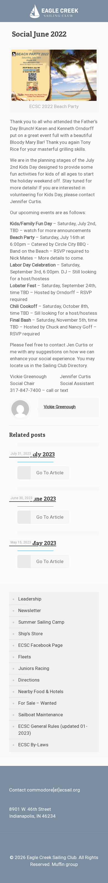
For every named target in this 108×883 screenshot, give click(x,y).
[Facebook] (54, 874)
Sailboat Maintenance (40, 714)
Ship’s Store (30, 633)
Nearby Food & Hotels (40, 691)
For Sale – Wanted (37, 703)
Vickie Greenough (60, 406)
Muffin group (65, 864)
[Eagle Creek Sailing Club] (54, 11)
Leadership (29, 599)
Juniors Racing (33, 668)
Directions (29, 680)
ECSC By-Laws (33, 744)
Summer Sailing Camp (41, 622)
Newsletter (29, 610)
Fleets (24, 656)
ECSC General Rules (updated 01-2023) (53, 729)
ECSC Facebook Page (40, 645)
